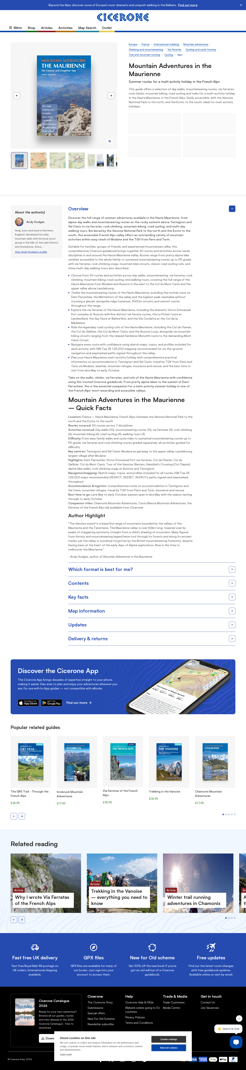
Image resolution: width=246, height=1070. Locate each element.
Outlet (107, 28)
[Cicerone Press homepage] (123, 17)
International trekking (166, 44)
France (145, 44)
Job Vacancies (210, 1008)
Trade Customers (174, 1002)
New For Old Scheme (101, 1019)
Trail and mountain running (144, 54)
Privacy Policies (135, 1017)
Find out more (188, 5)
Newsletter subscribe (101, 1024)
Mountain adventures (195, 44)
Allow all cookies (169, 1048)
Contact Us (208, 1002)
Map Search (87, 28)
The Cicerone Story (100, 1002)
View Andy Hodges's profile (31, 251)
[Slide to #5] (115, 160)
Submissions (95, 1008)
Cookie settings (168, 1039)
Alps (179, 54)
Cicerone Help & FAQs (139, 1002)
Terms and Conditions (139, 1022)
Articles (47, 28)
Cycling (168, 54)
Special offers (96, 1013)
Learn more (66, 1054)
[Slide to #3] (77, 160)
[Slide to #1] (19, 160)
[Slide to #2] (58, 160)
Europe (133, 44)
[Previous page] (17, 95)
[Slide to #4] (96, 160)
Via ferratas (174, 49)
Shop (31, 28)
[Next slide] (22, 816)
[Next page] (111, 95)
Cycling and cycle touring (201, 49)
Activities (65, 28)
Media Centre (171, 1008)
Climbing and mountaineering (146, 49)
